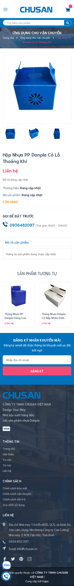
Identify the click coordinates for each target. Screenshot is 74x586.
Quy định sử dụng (14, 504)
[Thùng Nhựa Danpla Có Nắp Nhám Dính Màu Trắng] (55, 296)
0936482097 (22, 224)
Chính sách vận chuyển (17, 493)
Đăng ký (37, 371)
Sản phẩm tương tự (37, 273)
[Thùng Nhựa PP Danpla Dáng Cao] (18, 296)
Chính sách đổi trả (14, 499)
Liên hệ (7, 470)
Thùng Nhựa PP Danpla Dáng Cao (15, 316)
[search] (67, 22)
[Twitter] (13, 559)
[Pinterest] (21, 559)
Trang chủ (9, 448)
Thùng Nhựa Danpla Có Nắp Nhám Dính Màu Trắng (54, 318)
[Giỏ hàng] (67, 11)
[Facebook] (5, 559)
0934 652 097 (19, 541)
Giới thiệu (8, 454)
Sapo (45, 581)
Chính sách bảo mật (15, 488)
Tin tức (7, 465)
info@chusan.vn (27, 549)
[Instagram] (29, 559)
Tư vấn (7, 459)
